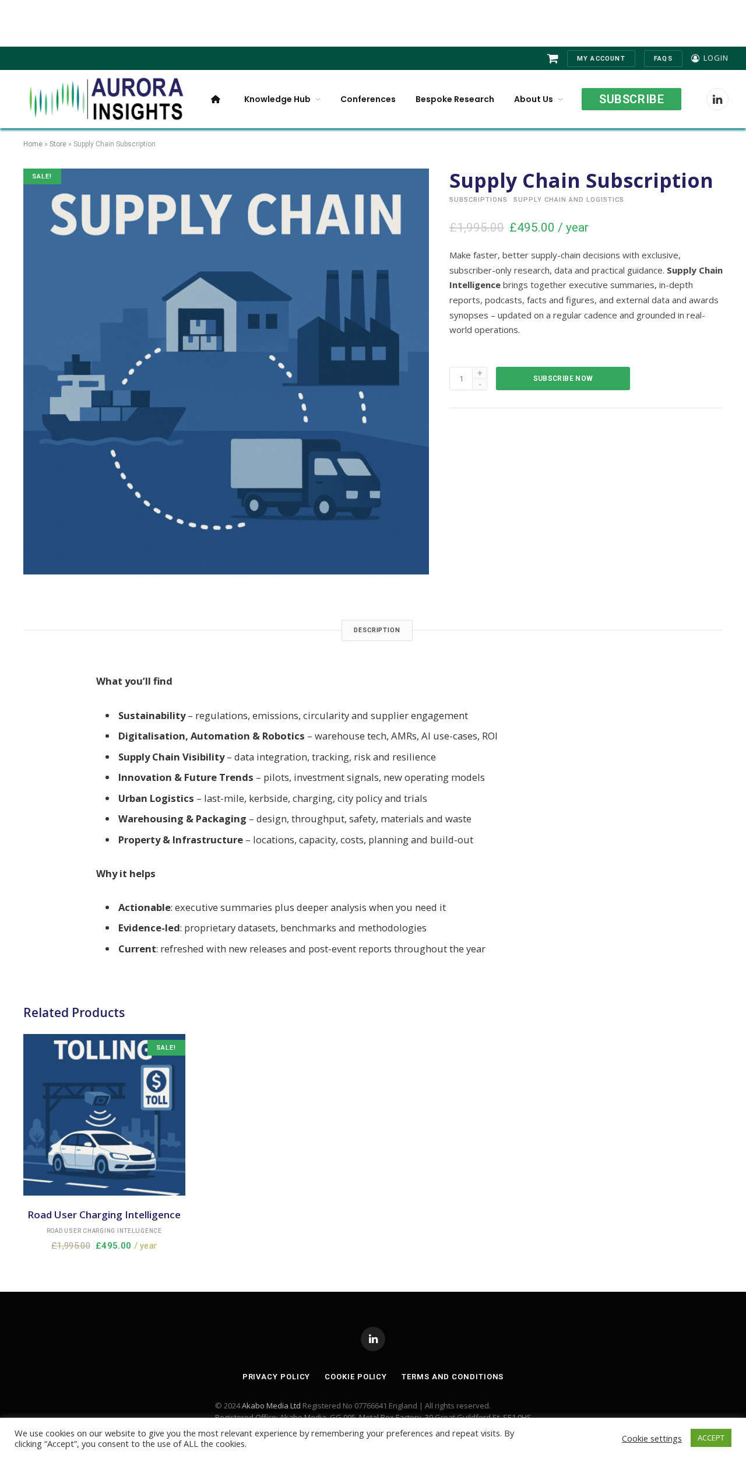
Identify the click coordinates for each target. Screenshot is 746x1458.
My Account (601, 58)
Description (377, 630)
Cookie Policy (356, 1376)
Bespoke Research (455, 99)
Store (58, 144)
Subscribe (631, 99)
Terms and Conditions (453, 1376)
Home (33, 144)
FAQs (663, 58)
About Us (533, 99)
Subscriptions (478, 200)
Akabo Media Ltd (271, 1405)
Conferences (368, 99)
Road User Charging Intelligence (104, 1231)
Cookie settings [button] (652, 1438)
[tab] (377, 630)
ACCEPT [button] (711, 1437)
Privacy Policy (276, 1376)
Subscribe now (563, 378)
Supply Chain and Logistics (568, 200)
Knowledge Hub (277, 99)
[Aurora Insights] (104, 99)
